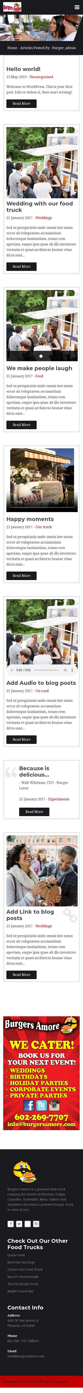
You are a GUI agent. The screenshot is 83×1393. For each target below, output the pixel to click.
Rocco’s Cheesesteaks (23, 1276)
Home (12, 48)
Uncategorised (41, 77)
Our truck (44, 527)
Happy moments (30, 519)
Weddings (44, 218)
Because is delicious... (34, 771)
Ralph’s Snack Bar (20, 1291)
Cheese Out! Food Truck (25, 1269)
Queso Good (16, 1255)
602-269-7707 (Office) (23, 1341)
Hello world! (23, 69)
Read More (21, 104)
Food (39, 376)
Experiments (58, 799)
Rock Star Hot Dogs (21, 1262)
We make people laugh (39, 368)
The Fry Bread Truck (22, 1284)
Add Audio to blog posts (41, 683)
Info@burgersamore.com (25, 1356)
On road (42, 691)
